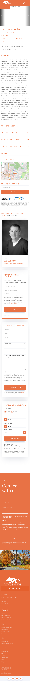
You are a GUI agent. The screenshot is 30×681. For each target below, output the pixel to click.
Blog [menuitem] (2, 662)
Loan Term (7, 408)
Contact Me (19, 263)
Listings (8, 213)
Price (5, 417)
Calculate (15, 438)
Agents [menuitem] (3, 655)
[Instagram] (10, 604)
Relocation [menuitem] (4, 633)
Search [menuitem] (3, 613)
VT (11, 213)
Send (15, 539)
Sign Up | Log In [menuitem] (5, 619)
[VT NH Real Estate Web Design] (15, 669)
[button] (2, 16)
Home (2, 213)
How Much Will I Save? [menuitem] (7, 627)
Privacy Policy (14, 303)
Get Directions (15, 191)
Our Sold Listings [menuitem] (5, 615)
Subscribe (15, 309)
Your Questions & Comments (11, 353)
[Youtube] (5, 604)
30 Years (8, 411)
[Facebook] (2, 604)
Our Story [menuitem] (3, 653)
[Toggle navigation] (28, 3)
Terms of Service (10, 393)
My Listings (6, 263)
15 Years (15, 411)
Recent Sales (13, 263)
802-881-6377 (10, 261)
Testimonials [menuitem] (4, 657)
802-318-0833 (16, 588)
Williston (23, 213)
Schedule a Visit (20, 325)
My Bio (23, 263)
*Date (5, 341)
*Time (5, 347)
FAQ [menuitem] (2, 659)
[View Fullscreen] (3, 169)
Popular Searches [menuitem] (6, 617)
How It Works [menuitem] (4, 629)
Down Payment (8, 423)
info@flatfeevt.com (9, 597)
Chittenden (16, 213)
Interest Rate (8, 429)
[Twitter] (7, 604)
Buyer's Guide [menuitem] (5, 631)
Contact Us (9, 325)
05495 (4, 215)
